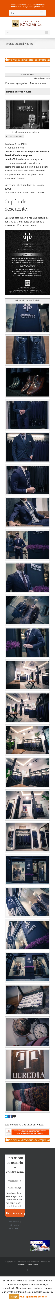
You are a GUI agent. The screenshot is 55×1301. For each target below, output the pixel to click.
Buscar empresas (39, 83)
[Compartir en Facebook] (10, 1116)
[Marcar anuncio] (14, 1116)
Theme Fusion (32, 1264)
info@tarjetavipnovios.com (33, 6)
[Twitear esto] (6, 1116)
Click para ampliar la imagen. (27, 131)
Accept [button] (14, 1296)
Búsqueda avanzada (41, 78)
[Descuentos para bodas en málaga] (27, 59)
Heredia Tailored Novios (18, 91)
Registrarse (14, 1221)
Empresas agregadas (16, 83)
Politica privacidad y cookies (33, 1296)
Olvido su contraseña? (14, 1227)
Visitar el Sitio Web (14, 147)
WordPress (21, 1264)
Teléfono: (9, 143)
